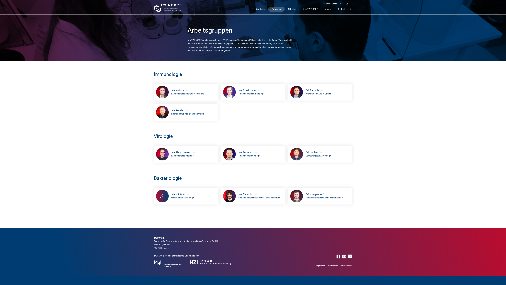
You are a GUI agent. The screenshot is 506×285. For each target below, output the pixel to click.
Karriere (327, 9)
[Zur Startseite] (167, 8)
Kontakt (341, 9)
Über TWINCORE (310, 9)
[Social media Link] (338, 256)
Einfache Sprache (330, 4)
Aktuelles (292, 9)
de (347, 4)
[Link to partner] (168, 263)
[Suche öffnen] (350, 9)
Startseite (260, 9)
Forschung (276, 9)
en (351, 4)
